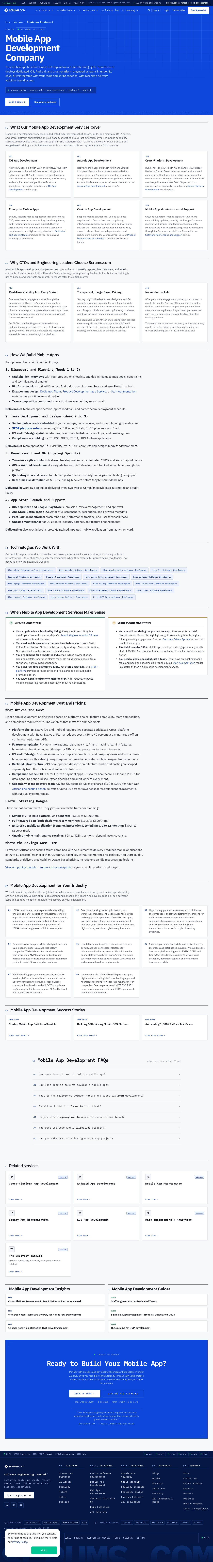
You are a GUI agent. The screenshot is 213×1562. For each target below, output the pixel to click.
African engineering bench (29, 789)
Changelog (172, 1522)
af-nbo (205, 1454)
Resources (87, 10)
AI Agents (65, 1481)
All (24, 3)
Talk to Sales (179, 10)
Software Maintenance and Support (163, 234)
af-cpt (183, 1454)
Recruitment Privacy (98, 1538)
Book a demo (17, 101)
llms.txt (127, 1522)
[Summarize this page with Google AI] (35, 1528)
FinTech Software (132, 1497)
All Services (98, 1512)
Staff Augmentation (123, 391)
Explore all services (123, 1393)
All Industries (130, 1501)
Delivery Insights (132, 1486)
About (186, 1473)
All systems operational (148, 3)
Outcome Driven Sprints (176, 639)
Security (128, 1538)
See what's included (45, 102)
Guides (156, 1478)
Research (157, 1483)
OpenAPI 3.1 (142, 1522)
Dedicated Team (50, 391)
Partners (188, 1498)
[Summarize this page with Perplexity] (39, 1528)
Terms (117, 1538)
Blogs (155, 1473)
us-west (161, 1454)
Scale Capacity (130, 1481)
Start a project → (19, 1495)
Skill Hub (158, 1488)
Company (128, 10)
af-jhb (194, 1454)
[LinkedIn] (6, 1505)
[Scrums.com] (15, 10)
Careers (188, 1488)
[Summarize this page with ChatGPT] (31, 1528)
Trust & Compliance (195, 1508)
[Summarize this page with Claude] (48, 1528)
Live (8, 1454)
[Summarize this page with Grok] (43, 1528)
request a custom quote (55, 867)
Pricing (64, 1501)
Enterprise (110, 10)
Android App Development (91, 185)
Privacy (78, 1538)
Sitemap (197, 1522)
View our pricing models (20, 867)
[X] (14, 1505)
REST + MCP (157, 1522)
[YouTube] (21, 1505)
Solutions (64, 10)
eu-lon (172, 1454)
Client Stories (193, 1483)
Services (18, 22)
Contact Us (190, 1478)
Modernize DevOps (132, 1492)
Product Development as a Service (84, 391)
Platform (79, 3)
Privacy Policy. (20, 1541)
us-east (149, 1454)
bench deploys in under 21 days (79, 635)
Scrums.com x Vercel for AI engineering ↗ (188, 3)
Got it (44, 1550)
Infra (67, 3)
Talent (57, 3)
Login (166, 10)
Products (43, 10)
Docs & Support (193, 1503)
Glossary (157, 1493)
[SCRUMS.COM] (14, 1466)
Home (7, 22)
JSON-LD (185, 1522)
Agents (33, 3)
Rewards (188, 1493)
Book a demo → (85, 1393)
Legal (68, 1538)
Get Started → (198, 10)
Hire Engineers (99, 1507)
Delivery (45, 3)
